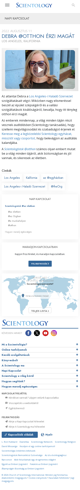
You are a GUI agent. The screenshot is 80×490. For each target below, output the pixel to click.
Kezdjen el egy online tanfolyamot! (37, 446)
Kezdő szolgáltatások (16, 355)
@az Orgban (14, 216)
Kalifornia (31, 178)
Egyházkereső (16, 408)
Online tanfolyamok (14, 350)
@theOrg (56, 186)
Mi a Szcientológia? (14, 344)
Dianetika (24, 441)
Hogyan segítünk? (13, 381)
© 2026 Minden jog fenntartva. (35, 474)
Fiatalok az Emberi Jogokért (44, 464)
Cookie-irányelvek (38, 477)
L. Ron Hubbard (9, 441)
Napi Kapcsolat (11, 371)
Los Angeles (12, 178)
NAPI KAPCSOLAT (40, 199)
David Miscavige (9, 446)
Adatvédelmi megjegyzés (14, 477)
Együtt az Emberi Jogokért (15, 464)
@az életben (14, 212)
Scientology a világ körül (18, 376)
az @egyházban (53, 178)
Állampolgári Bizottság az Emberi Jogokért (23, 468)
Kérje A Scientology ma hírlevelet (26, 426)
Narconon (7, 459)
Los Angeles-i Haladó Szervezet (51, 96)
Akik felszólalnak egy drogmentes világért (35, 459)
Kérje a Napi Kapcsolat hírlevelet (26, 421)
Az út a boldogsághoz (55, 455)
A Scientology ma (13, 365)
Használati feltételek (59, 477)
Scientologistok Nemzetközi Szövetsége (22, 455)
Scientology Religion (65, 441)
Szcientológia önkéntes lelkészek (18, 450)
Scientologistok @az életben (20, 206)
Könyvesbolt (10, 360)
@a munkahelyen (17, 221)
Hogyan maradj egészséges (18, 232)
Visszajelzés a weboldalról (23, 403)
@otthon (12, 225)
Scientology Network (41, 441)
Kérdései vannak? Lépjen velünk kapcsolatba (33, 397)
